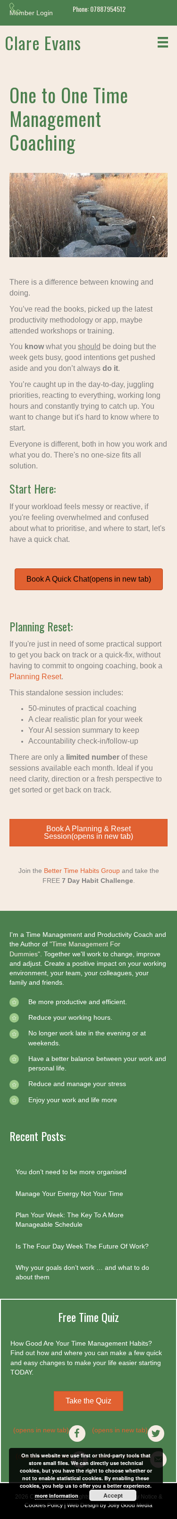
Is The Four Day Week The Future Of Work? (82, 1246)
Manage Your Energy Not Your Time (69, 1193)
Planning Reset (35, 677)
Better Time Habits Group (82, 870)
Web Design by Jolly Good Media (109, 1505)
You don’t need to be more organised (71, 1172)
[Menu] (163, 42)
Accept (113, 1495)
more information (56, 1495)
